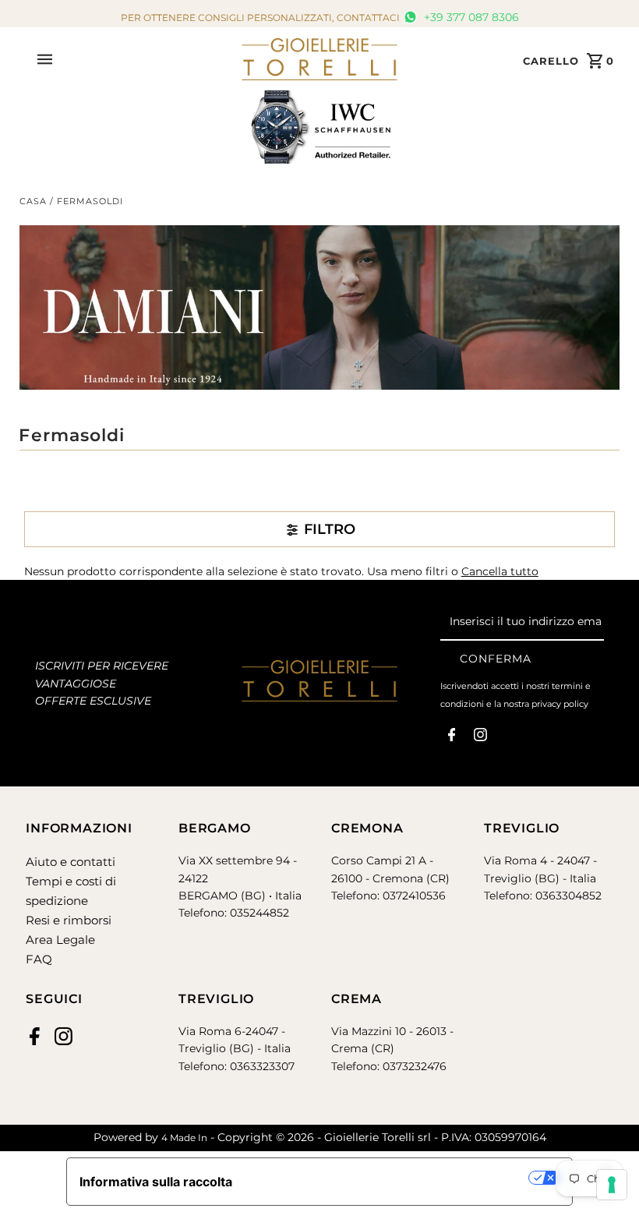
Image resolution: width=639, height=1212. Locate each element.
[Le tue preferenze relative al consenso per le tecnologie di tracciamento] (612, 1185)
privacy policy (559, 703)
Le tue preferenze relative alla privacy (388, 1177)
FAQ (39, 959)
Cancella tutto (499, 571)
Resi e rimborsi (68, 920)
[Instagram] (480, 737)
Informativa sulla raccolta (155, 1181)
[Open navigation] (133, 59)
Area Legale (60, 939)
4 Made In (184, 1137)
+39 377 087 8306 (470, 17)
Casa (33, 201)
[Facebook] (451, 737)
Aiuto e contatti (70, 861)
